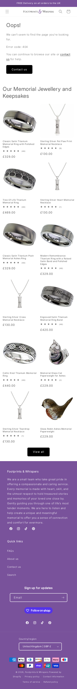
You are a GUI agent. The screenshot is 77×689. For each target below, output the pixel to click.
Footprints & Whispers (37, 672)
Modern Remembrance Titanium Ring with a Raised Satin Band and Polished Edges (55, 259)
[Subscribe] (63, 597)
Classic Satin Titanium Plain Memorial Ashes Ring (18, 257)
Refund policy (51, 682)
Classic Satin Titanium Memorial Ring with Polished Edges (18, 144)
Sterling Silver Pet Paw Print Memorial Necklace (56, 142)
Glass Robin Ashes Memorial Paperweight (56, 430)
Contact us (19, 69)
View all (38, 451)
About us (12, 558)
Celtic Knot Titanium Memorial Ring (20, 374)
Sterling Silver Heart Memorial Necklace (57, 201)
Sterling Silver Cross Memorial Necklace (14, 318)
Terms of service (31, 682)
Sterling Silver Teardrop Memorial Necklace (16, 430)
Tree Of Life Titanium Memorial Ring (14, 201)
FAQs (10, 550)
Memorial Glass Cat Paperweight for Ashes (53, 374)
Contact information (53, 676)
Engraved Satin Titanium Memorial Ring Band (54, 318)
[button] (7, 11)
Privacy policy (32, 676)
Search (11, 574)
